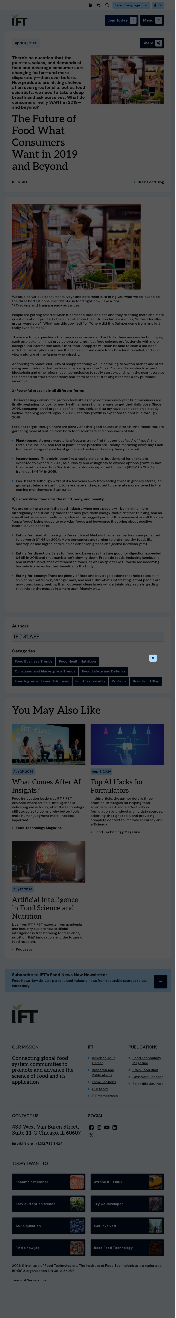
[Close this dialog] (153, 658)
